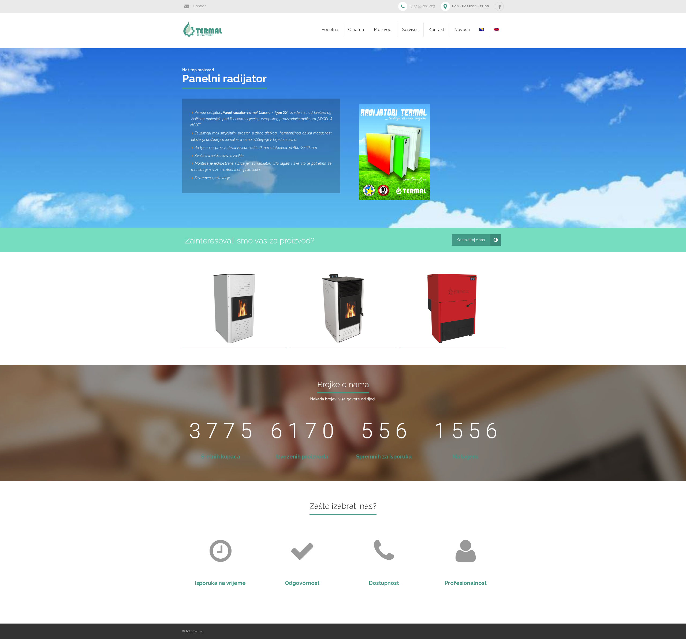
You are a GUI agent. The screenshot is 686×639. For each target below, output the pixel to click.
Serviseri (410, 29)
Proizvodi (383, 29)
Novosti (462, 29)
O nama (356, 29)
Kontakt (436, 29)
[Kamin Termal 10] (343, 308)
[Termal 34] (452, 308)
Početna (330, 29)
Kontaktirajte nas (471, 240)
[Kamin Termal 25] (234, 308)
